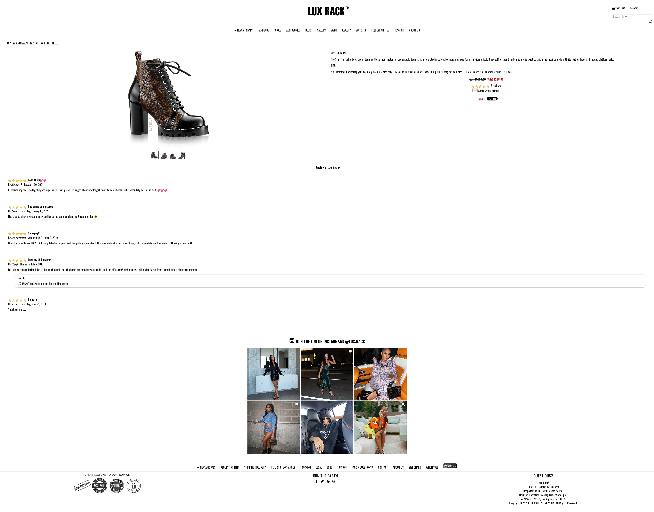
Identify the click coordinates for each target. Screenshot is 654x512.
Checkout (633, 8)
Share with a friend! (488, 91)
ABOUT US (414, 30)
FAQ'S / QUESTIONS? (362, 467)
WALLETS (321, 30)
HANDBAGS (263, 30)
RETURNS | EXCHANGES (283, 467)
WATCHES (361, 30)
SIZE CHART (415, 467)
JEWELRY (346, 30)
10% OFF (399, 30)
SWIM (334, 30)
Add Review (334, 168)
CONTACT (383, 467)
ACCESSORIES (293, 30)
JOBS (329, 467)
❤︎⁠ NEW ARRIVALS (243, 30)
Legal (319, 467)
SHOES (277, 30)
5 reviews (496, 86)
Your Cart (620, 8)
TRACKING (305, 467)
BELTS (308, 30)
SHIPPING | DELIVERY (255, 467)
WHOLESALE (432, 467)
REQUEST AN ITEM (380, 30)
